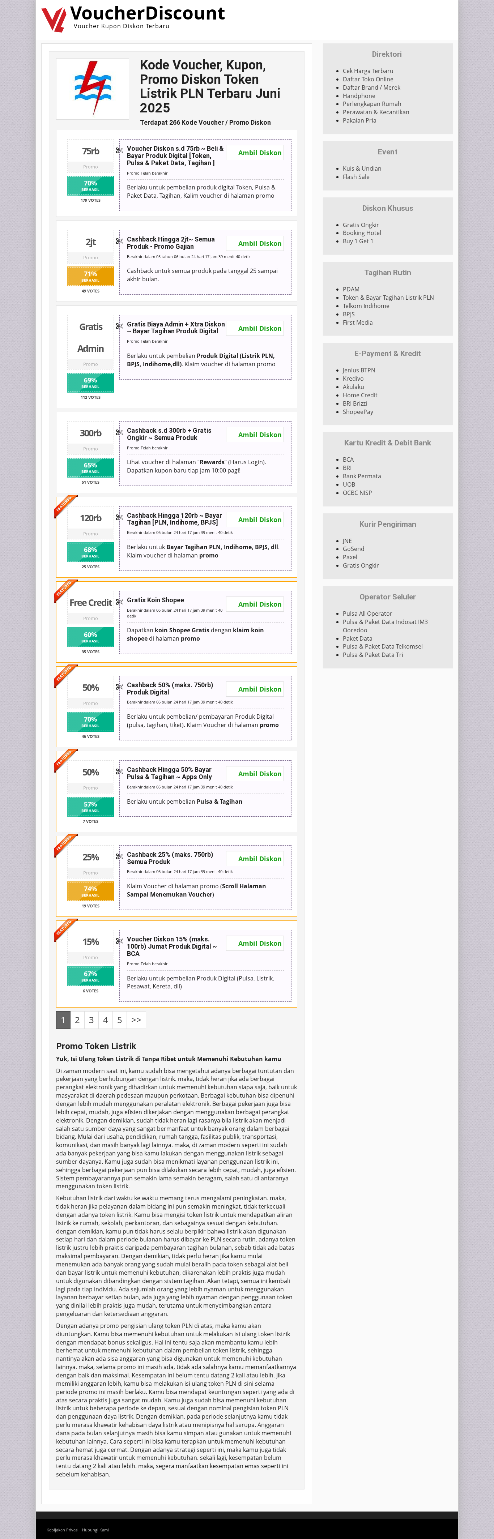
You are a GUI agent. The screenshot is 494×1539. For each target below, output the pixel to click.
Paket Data (357, 638)
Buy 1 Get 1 (358, 241)
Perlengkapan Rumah (372, 104)
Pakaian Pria (359, 120)
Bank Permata (362, 476)
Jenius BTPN (359, 370)
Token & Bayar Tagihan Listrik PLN (388, 298)
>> (136, 1020)
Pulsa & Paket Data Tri (373, 655)
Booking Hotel (362, 233)
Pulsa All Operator (367, 613)
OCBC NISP (357, 493)
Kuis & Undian (362, 168)
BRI (347, 468)
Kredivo (353, 378)
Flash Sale (356, 177)
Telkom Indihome (366, 306)
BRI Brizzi (355, 403)
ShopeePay (358, 412)
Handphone (359, 96)
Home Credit (360, 395)
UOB (349, 484)
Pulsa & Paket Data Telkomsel (383, 646)
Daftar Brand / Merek (371, 87)
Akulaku (353, 387)
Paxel (350, 557)
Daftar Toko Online (368, 79)
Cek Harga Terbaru (368, 71)
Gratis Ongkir (361, 225)
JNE (347, 541)
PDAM (351, 289)
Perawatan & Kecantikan (376, 112)
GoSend (354, 549)
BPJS (349, 314)
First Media (358, 322)
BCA (348, 459)
